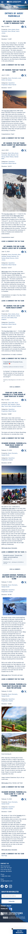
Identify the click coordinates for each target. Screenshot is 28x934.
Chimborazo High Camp (8, 508)
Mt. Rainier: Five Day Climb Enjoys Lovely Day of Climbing (14, 247)
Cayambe (19, 815)
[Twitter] (6, 886)
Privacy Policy (6, 906)
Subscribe (11, 901)
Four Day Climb (8, 110)
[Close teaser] (12, 929)
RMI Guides (17, 215)
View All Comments (15, 386)
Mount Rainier (12, 84)
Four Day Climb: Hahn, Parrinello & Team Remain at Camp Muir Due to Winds (14, 394)
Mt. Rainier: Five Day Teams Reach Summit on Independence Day (14, 145)
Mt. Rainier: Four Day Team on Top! (14, 71)
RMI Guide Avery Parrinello (9, 548)
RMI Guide (4, 675)
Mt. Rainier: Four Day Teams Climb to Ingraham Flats (14, 22)
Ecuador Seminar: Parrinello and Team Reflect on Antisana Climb (14, 577)
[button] (20, 931)
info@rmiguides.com (6, 881)
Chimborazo (10, 666)
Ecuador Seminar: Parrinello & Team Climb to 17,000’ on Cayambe (14, 794)
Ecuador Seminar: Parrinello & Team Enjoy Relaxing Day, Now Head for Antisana (14, 686)
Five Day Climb (8, 214)
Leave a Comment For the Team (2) (14, 358)
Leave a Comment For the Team (12, 65)
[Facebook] (2, 886)
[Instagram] (10, 886)
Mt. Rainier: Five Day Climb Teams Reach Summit (14, 307)
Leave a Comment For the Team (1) (14, 552)
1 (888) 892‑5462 (6, 876)
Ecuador (10, 460)
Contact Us (5, 863)
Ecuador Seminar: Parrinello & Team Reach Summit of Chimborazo (14, 445)
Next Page (4, 855)
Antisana (3, 765)
